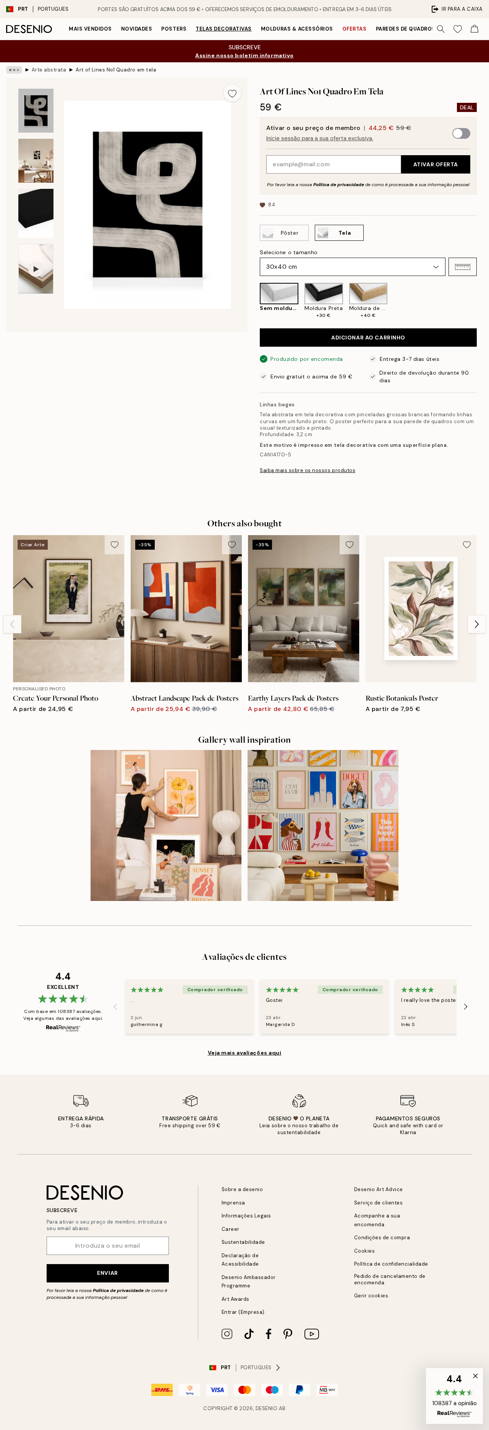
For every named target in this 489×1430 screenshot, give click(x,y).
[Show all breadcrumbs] (14, 70)
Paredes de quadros (406, 29)
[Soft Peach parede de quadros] (166, 825)
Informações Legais (246, 1215)
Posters (173, 29)
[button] (463, 267)
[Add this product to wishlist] (232, 93)
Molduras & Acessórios (297, 29)
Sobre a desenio (242, 1189)
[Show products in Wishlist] (457, 29)
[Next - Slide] (483, 300)
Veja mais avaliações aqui (245, 1052)
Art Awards (235, 1299)
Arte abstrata (49, 70)
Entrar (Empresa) (243, 1312)
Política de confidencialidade (391, 1264)
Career (231, 1229)
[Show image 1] (35, 111)
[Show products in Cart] (474, 29)
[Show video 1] (35, 269)
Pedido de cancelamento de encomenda (390, 1279)
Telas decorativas (224, 29)
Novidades (136, 29)
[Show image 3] (35, 213)
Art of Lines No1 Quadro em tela (116, 70)
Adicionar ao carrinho (368, 337)
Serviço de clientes (378, 1203)
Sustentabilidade (243, 1242)
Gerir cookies (371, 1295)
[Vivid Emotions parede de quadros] (323, 825)
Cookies (364, 1251)
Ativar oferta (435, 164)
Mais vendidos (90, 29)
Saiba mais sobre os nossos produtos (307, 470)
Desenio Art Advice (378, 1189)
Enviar (107, 1272)
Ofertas (354, 29)
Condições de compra (382, 1237)
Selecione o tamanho (289, 252)
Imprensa (233, 1203)
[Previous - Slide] (254, 300)
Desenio (267, 1408)
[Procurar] (440, 29)
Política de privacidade (338, 185)
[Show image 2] (35, 161)
